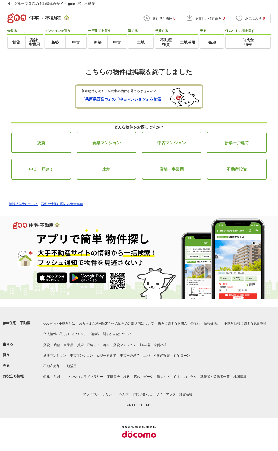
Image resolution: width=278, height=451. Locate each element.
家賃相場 (160, 345)
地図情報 (240, 377)
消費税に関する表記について (111, 334)
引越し (59, 377)
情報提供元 (212, 323)
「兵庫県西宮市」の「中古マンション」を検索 (121, 99)
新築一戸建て (237, 142)
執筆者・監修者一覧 (215, 377)
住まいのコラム (185, 377)
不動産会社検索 (118, 377)
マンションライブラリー (85, 377)
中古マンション (171, 142)
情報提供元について (23, 204)
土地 (106, 169)
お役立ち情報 (13, 376)
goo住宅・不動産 (16, 323)
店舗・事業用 (171, 169)
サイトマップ (166, 394)
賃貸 (41, 142)
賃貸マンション (124, 345)
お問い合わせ (142, 394)
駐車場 (145, 345)
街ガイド (163, 377)
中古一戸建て (41, 169)
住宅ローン (182, 355)
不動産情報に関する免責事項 (62, 204)
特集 (46, 377)
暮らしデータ (143, 377)
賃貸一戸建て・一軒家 (93, 345)
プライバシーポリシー (99, 394)
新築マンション (106, 142)
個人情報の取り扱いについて (64, 334)
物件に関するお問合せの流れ (179, 323)
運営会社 (185, 394)
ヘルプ (124, 394)
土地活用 (70, 366)
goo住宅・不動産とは (59, 323)
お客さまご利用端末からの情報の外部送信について (116, 323)
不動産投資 (237, 169)
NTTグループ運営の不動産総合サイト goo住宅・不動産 (51, 4)
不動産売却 (51, 366)
